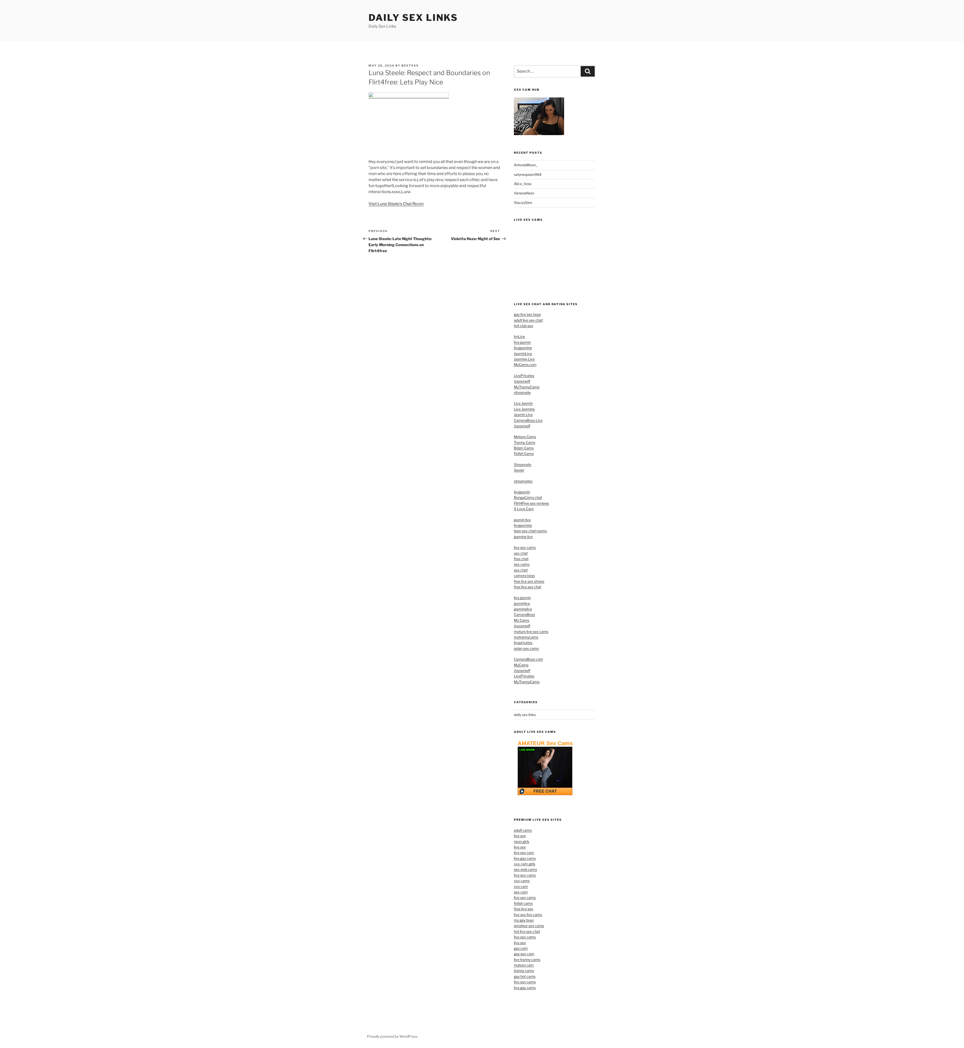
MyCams (521, 665)
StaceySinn (523, 202)
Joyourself (522, 381)
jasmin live (522, 520)
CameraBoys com (528, 659)
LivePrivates (524, 375)
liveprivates (523, 642)
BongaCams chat (528, 497)
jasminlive (522, 603)
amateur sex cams (529, 925)
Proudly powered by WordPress (392, 1036)
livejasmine (523, 348)
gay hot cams (524, 976)
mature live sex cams (531, 631)
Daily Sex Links (413, 17)
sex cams (521, 564)
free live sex (523, 909)
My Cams (521, 620)
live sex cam (524, 852)
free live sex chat (527, 587)
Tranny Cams (524, 442)
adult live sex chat (528, 320)
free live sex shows (529, 581)
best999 (410, 65)
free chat (521, 559)
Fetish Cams (524, 453)
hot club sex (523, 325)
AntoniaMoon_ (525, 165)
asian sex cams (526, 648)
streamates (523, 481)
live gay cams (525, 858)
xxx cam (521, 886)
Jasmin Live (523, 414)
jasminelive (523, 609)
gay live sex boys (527, 314)
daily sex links (525, 714)
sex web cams (525, 869)
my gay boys (524, 920)
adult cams (523, 830)
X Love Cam (524, 509)
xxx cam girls (524, 864)
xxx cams (522, 880)
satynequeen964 (527, 174)
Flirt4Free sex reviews (531, 503)
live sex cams (525, 547)
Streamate (522, 464)
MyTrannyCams (526, 387)
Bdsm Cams (524, 448)
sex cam (521, 892)
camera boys (524, 575)
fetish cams (523, 903)
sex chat (521, 553)
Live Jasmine (524, 409)
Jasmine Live (524, 359)
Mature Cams (525, 436)
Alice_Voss (522, 184)
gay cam (521, 948)
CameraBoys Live (528, 420)
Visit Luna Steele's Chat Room (396, 203)
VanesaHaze (524, 193)
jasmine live (523, 536)
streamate (522, 392)
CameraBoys (524, 614)
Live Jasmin (523, 403)
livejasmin (522, 492)
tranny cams (524, 970)
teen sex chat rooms (530, 531)
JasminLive (523, 353)
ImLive (519, 336)
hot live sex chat (527, 931)
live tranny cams (527, 959)
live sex (520, 836)
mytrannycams (526, 637)
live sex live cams (528, 914)
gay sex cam (524, 954)
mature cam (524, 965)
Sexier (519, 470)
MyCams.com (525, 364)
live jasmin (522, 342)
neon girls (521, 841)
